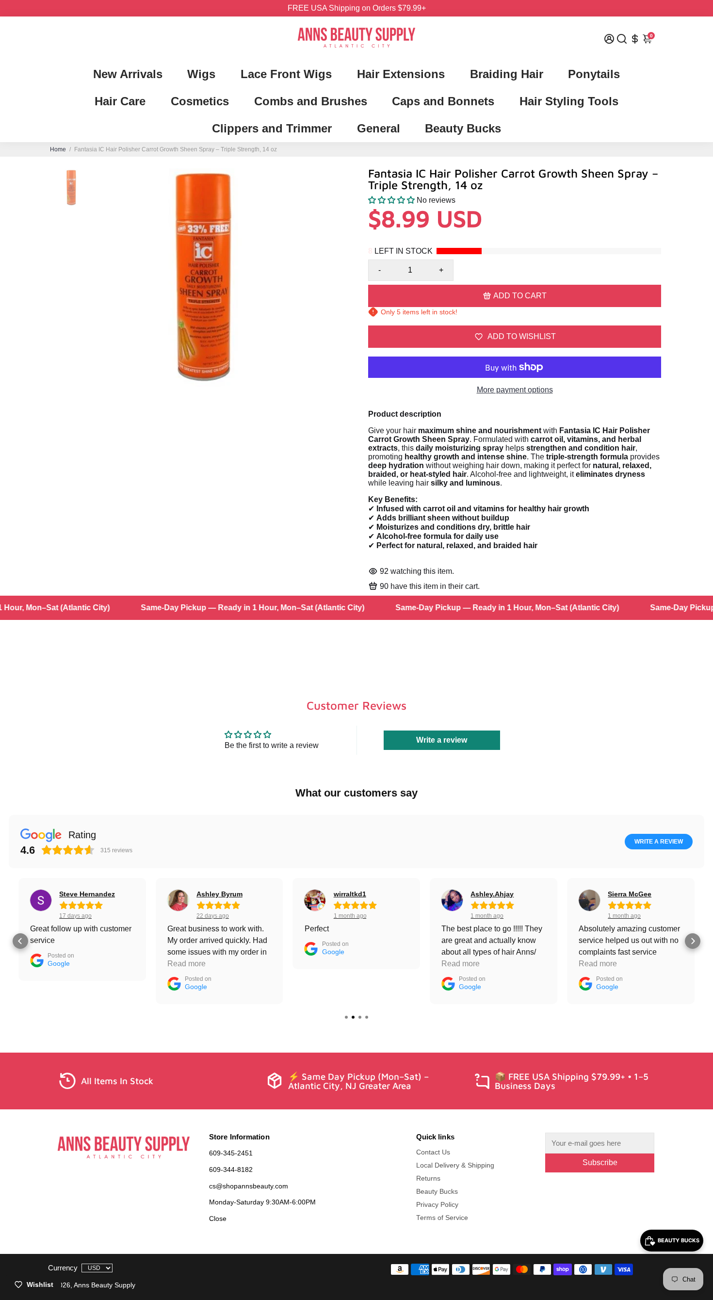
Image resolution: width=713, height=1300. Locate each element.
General (378, 128)
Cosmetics (200, 101)
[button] (391, 200)
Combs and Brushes (310, 101)
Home (58, 149)
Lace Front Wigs (286, 74)
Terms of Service (442, 1217)
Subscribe (600, 1162)
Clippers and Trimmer (272, 128)
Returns (428, 1178)
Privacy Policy (437, 1204)
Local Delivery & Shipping (455, 1165)
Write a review (441, 740)
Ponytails (594, 74)
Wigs (201, 74)
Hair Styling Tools (568, 101)
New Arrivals (127, 74)
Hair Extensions (401, 74)
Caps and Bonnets (443, 101)
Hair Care (120, 101)
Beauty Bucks (463, 128)
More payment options (515, 390)
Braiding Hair (506, 74)
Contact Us (433, 1152)
